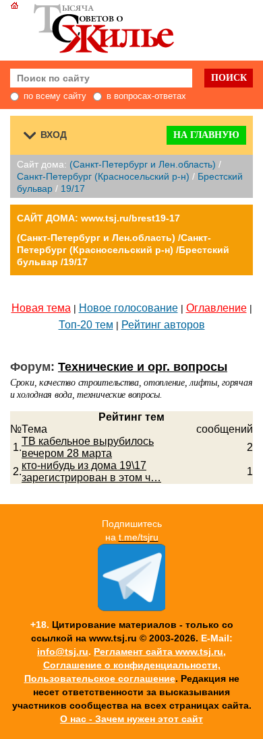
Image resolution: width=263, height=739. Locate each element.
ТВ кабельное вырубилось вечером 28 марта (88, 447)
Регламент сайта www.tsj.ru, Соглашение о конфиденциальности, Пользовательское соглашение (125, 665)
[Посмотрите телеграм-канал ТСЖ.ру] (131, 607)
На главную (206, 135)
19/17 (73, 188)
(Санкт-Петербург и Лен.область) (142, 164)
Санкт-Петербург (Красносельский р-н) (103, 176)
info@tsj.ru (62, 651)
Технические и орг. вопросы (142, 367)
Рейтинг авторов (163, 324)
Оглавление (216, 308)
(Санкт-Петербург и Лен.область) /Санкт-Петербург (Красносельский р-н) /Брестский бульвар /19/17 (123, 249)
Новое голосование (128, 308)
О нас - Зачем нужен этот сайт (131, 718)
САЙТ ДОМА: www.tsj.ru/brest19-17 (98, 218)
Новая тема (41, 308)
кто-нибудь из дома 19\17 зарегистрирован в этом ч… (91, 471)
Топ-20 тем (86, 324)
